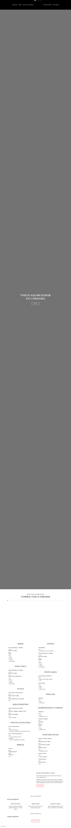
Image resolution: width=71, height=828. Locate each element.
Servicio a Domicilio (28, 4)
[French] (3, 826)
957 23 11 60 (35, 820)
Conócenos (15, 4)
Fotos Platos (55, 4)
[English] (2, 826)
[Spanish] (5, 826)
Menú (20, 4)
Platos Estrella (47, 4)
